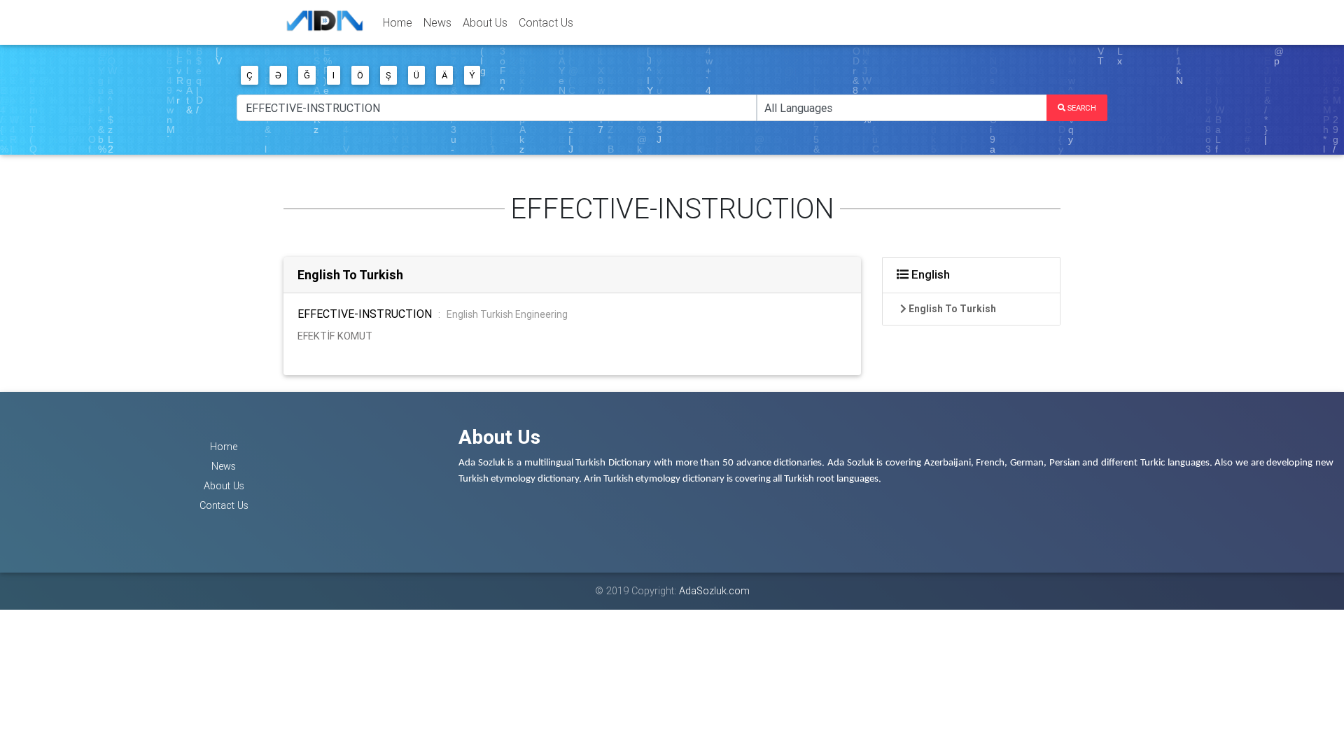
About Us (485, 22)
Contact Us (546, 22)
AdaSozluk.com (714, 590)
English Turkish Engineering (507, 314)
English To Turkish (350, 275)
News (437, 22)
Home (397, 22)
